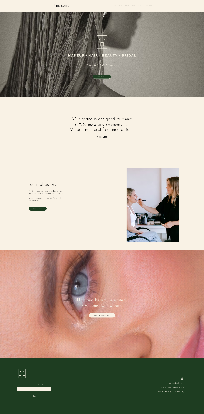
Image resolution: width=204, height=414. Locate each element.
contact (172, 383)
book (177, 383)
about (182, 383)
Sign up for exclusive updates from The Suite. (30, 385)
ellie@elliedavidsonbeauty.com (172, 387)
